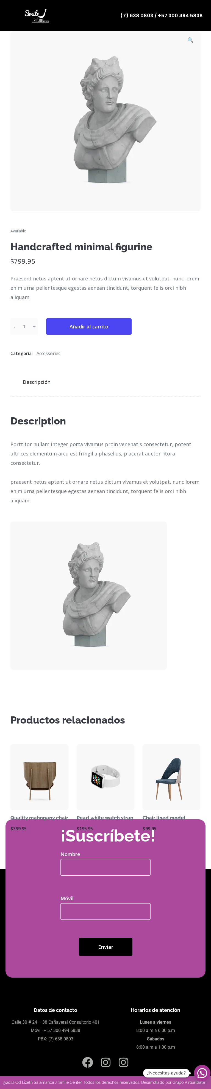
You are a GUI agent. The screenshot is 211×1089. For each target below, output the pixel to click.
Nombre (70, 854)
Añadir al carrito (89, 326)
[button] (190, 40)
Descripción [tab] (37, 382)
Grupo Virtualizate (189, 1082)
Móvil (67, 898)
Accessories (48, 353)
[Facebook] (87, 1062)
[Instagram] (105, 1062)
